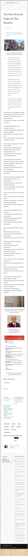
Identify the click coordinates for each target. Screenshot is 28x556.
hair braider (19, 426)
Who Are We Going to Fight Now (20, 466)
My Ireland (6, 397)
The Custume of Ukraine (19, 486)
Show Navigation (22, 13)
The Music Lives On (18, 501)
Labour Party (7, 429)
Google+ (20, 6)
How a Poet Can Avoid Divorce (20, 499)
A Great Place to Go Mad (19, 541)
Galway (19, 423)
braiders (13, 423)
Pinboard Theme (9, 547)
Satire (20, 34)
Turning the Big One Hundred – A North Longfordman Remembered (20, 495)
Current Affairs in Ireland (13, 32)
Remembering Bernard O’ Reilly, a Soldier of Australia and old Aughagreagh (20, 525)
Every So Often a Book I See (19, 511)
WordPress (15, 547)
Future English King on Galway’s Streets (18, 398)
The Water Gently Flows (19, 480)
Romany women (7, 432)
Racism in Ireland (16, 34)
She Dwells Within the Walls (19, 458)
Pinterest (14, 6)
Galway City (7, 426)
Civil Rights (7, 32)
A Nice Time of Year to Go (19, 531)
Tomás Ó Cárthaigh (9, 27)
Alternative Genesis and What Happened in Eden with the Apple (20, 515)
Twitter (11, 6)
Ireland (9, 34)
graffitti (12, 426)
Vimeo (17, 6)
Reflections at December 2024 (20, 461)
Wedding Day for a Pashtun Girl (20, 529)
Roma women (14, 429)
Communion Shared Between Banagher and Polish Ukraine (20, 483)
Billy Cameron (7, 423)
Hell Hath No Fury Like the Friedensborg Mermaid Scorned (20, 534)
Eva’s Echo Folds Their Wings (19, 464)
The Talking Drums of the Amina (20, 538)
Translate (10, 462)
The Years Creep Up (18, 508)
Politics (12, 34)
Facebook (8, 6)
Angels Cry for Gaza (18, 469)
